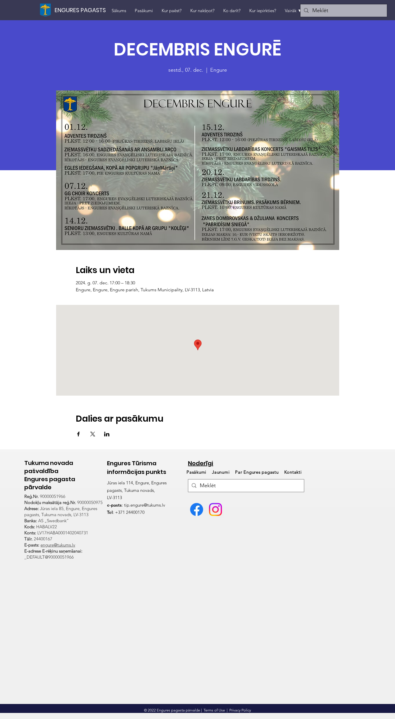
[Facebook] (196, 509)
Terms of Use (214, 710)
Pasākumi (197, 472)
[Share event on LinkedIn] (107, 434)
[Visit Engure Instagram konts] (215, 509)
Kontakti (293, 472)
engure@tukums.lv (57, 545)
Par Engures (256, 472)
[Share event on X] (92, 434)
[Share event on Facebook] (78, 434)
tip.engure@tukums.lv (144, 505)
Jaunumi (221, 472)
